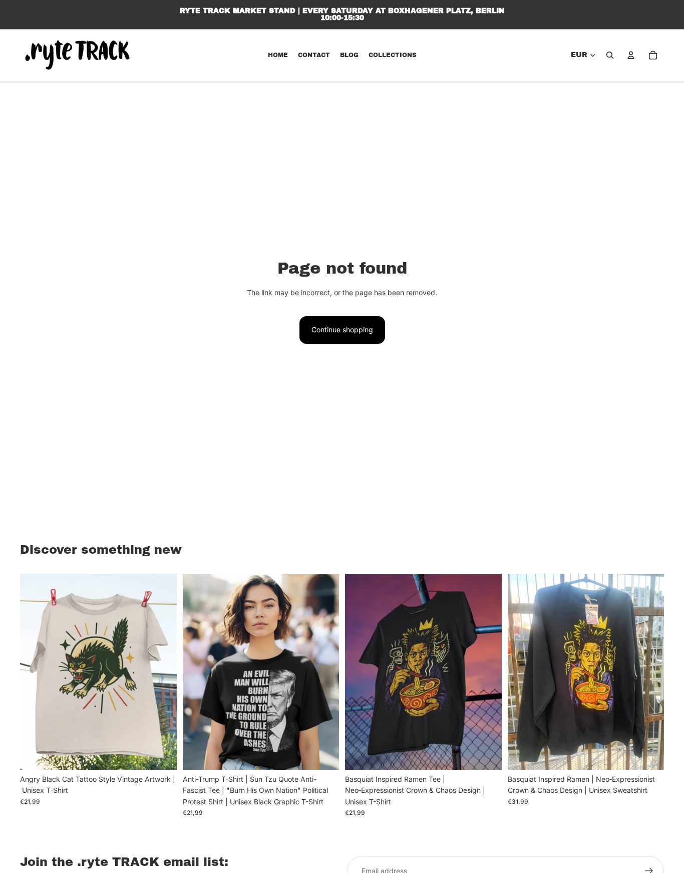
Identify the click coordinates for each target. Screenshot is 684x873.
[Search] (610, 55)
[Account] (631, 55)
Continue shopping (342, 329)
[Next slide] (162, 672)
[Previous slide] (35, 672)
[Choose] (161, 754)
